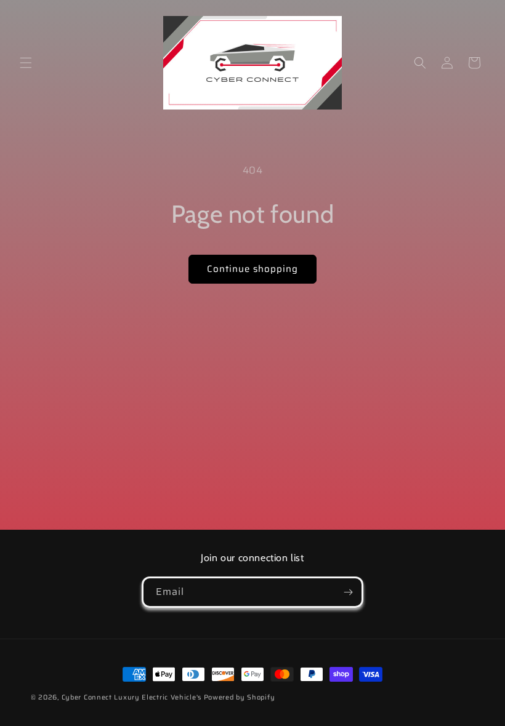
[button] (25, 62)
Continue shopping (252, 268)
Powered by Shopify (239, 697)
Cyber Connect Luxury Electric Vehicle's (131, 697)
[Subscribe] (348, 592)
